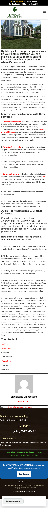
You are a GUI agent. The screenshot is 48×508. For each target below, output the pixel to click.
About (13, 452)
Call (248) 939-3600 (35, 501)
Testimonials (14, 456)
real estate (28, 407)
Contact (22, 456)
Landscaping (21, 452)
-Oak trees (5, 344)
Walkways (28, 442)
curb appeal (10, 407)
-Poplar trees (6, 361)
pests (17, 407)
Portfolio (39, 452)
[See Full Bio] (29, 401)
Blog (28, 456)
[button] (44, 12)
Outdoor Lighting (39, 442)
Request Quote (13, 501)
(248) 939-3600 (24, 431)
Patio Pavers (19, 442)
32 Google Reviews (30, 2)
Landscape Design (7, 442)
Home (8, 452)
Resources (34, 456)
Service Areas (30, 452)
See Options (24, 474)
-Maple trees (6, 348)
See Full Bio (23, 401)
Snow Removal (5, 445)
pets (21, 407)
